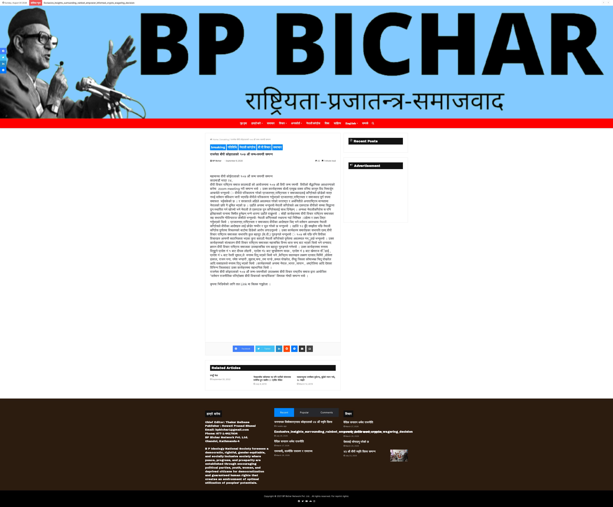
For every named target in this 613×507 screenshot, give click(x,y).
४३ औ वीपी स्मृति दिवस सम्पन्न (359, 451)
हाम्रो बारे (256, 123)
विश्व (327, 123)
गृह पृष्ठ (243, 123)
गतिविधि (232, 147)
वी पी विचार (264, 147)
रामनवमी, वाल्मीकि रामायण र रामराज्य (293, 451)
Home (215, 139)
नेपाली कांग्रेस (313, 123)
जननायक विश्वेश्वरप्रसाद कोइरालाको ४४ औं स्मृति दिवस (303, 422)
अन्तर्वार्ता (295, 123)
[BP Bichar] (306, 62)
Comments (327, 412)
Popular (304, 412)
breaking (224, 139)
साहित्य (337, 123)
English (350, 123)
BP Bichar (216, 161)
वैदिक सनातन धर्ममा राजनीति (55, 2)
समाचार (271, 123)
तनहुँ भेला (214, 375)
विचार (282, 123)
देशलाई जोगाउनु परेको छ (356, 441)
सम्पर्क (365, 123)
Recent (284, 412)
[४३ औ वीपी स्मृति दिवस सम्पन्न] (399, 456)
